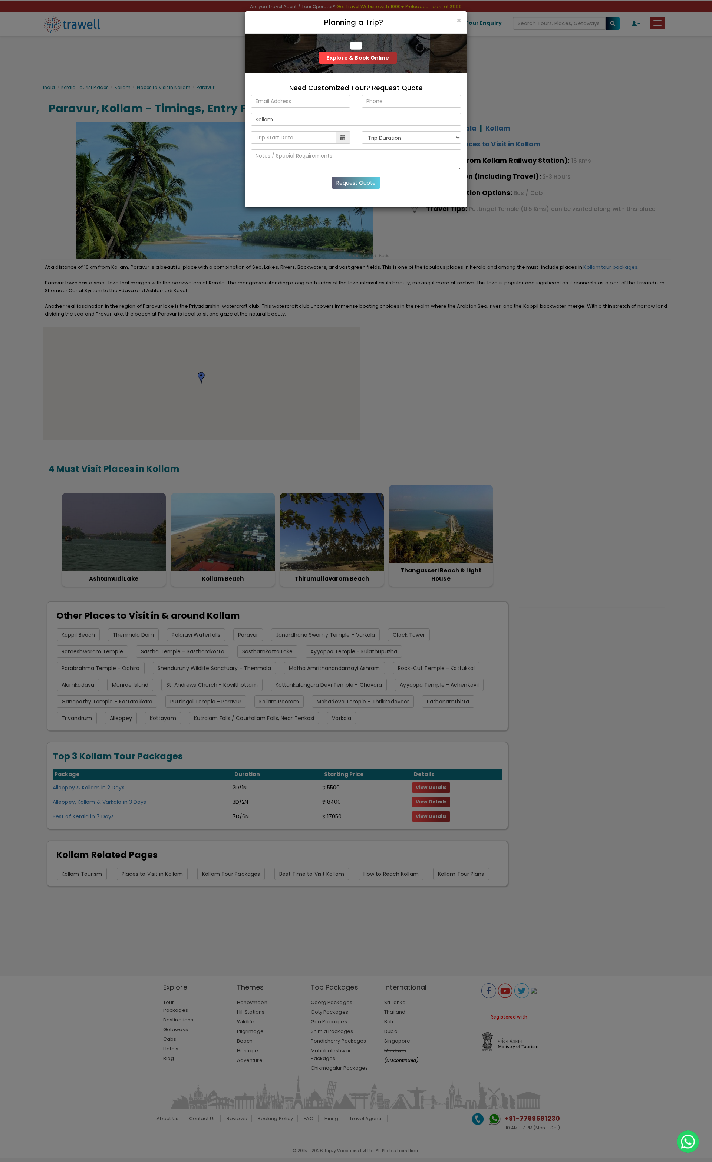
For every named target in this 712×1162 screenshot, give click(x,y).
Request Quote (356, 182)
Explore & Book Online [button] (357, 58)
